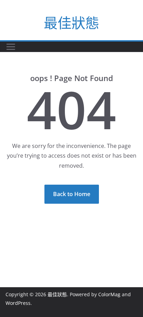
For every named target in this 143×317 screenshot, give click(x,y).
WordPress (18, 303)
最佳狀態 (71, 22)
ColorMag (109, 294)
